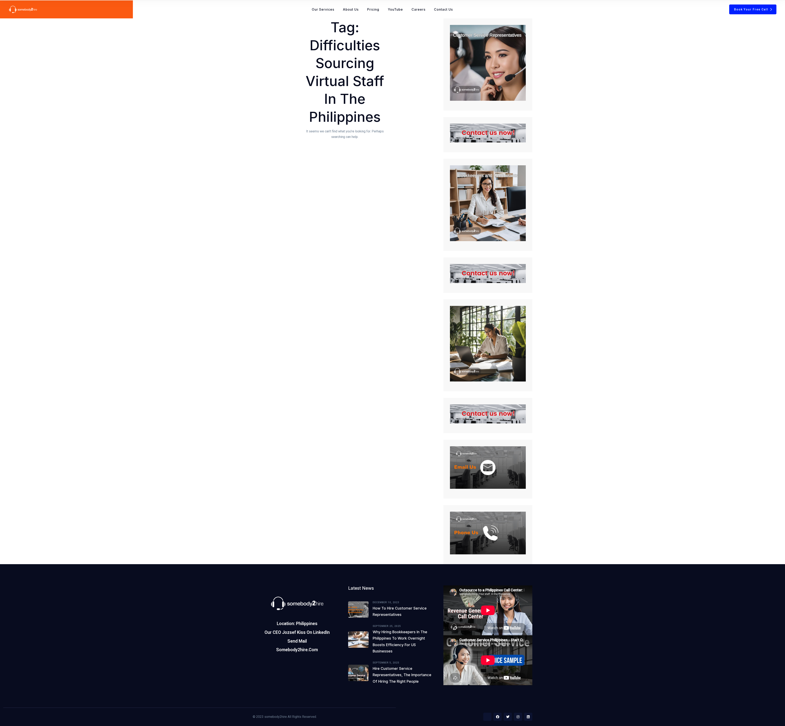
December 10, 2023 (386, 602)
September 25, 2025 (387, 626)
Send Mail (297, 641)
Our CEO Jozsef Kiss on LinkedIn (297, 632)
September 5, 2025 (386, 662)
